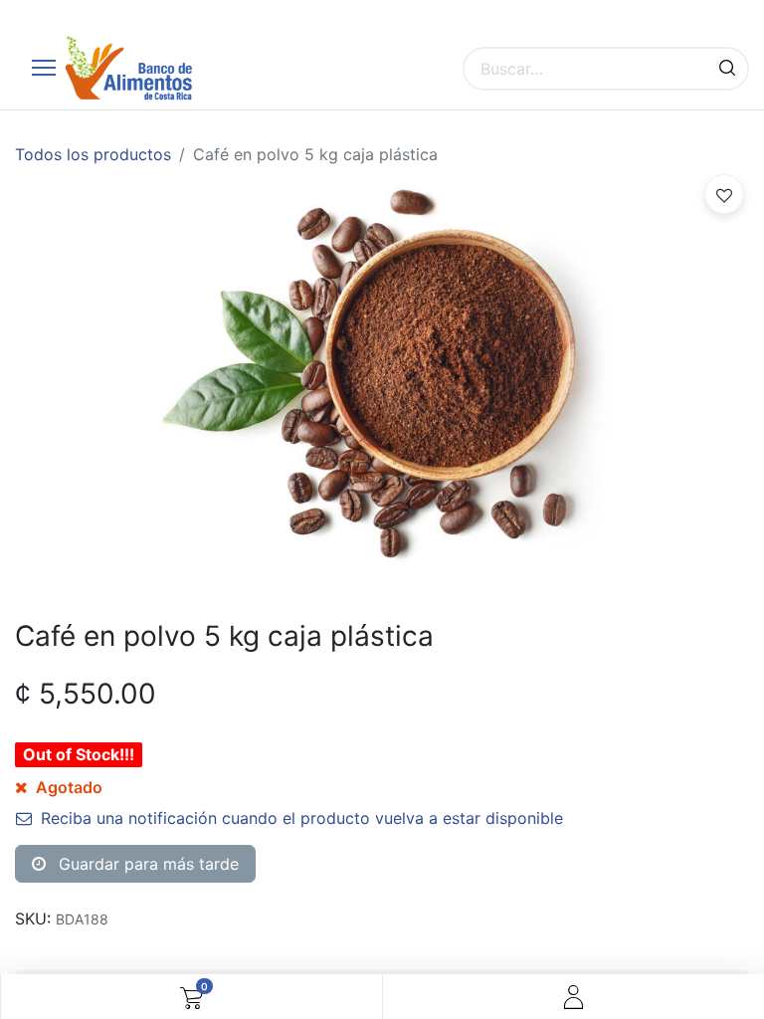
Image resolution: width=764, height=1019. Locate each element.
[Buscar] (727, 69)
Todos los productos (93, 154)
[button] (724, 194)
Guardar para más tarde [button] (146, 864)
